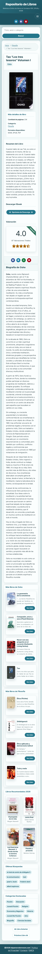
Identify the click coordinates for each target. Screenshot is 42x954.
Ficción (10, 902)
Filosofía (15, 45)
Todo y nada (22, 768)
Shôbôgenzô (22, 721)
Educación (20, 902)
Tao (18, 668)
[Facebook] (21, 21)
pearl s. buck (12, 882)
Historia (30, 911)
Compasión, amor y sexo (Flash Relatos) (25, 618)
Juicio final (29, 817)
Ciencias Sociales (24, 920)
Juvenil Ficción (12, 906)
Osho (9, 64)
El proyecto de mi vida (13, 818)
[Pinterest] (26, 21)
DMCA (31, 950)
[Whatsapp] (24, 260)
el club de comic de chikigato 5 (18, 872)
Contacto (23, 950)
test (24, 877)
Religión (25, 906)
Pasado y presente (29, 850)
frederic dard (25, 882)
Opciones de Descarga (21, 212)
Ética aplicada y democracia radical (25, 745)
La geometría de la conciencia (23, 595)
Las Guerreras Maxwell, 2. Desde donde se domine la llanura (12, 851)
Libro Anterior (22, 929)
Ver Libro (30, 608)
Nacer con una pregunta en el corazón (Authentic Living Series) (25, 643)
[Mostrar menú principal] (37, 16)
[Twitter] (16, 21)
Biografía (10, 920)
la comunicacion (13, 877)
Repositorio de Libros (21, 4)
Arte (26, 916)
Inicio (7, 45)
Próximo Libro (20, 935)
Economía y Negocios (15, 911)
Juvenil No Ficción (14, 916)
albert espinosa (13, 886)
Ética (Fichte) (22, 698)
